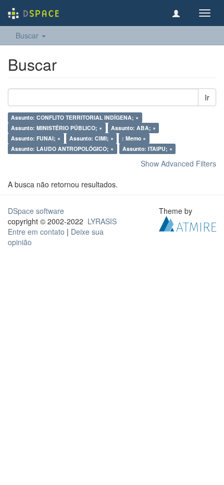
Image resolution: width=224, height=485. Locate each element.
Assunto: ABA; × (133, 128)
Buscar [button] (28, 35)
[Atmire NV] (187, 223)
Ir (207, 97)
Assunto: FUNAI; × (35, 138)
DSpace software (36, 211)
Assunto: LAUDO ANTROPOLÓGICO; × (62, 148)
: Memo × (134, 138)
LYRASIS (102, 221)
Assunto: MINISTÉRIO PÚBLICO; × (56, 128)
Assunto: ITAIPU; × (147, 148)
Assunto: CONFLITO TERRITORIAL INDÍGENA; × (75, 117)
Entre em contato (36, 231)
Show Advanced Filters (178, 163)
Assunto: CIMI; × (91, 138)
